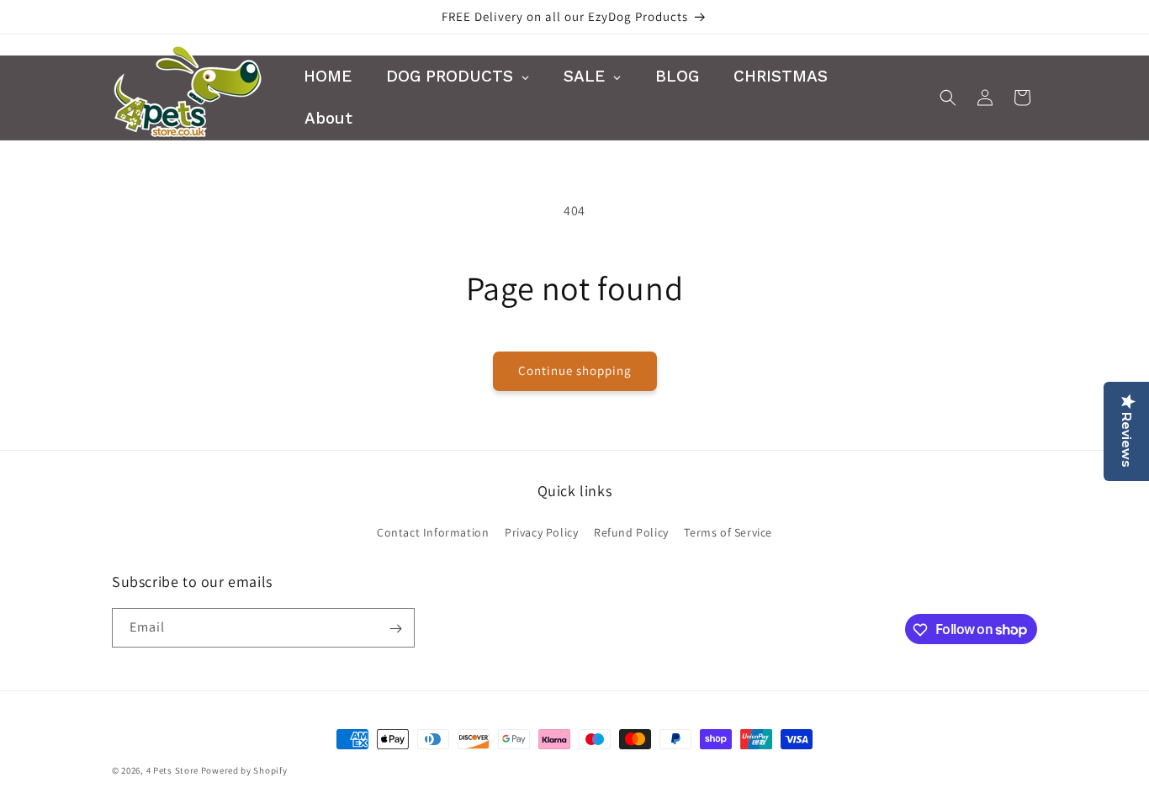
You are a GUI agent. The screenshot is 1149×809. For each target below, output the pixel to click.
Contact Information (433, 531)
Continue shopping (575, 370)
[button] (947, 97)
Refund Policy (631, 531)
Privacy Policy (541, 531)
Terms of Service (728, 531)
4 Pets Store (172, 770)
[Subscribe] (395, 628)
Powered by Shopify (244, 770)
